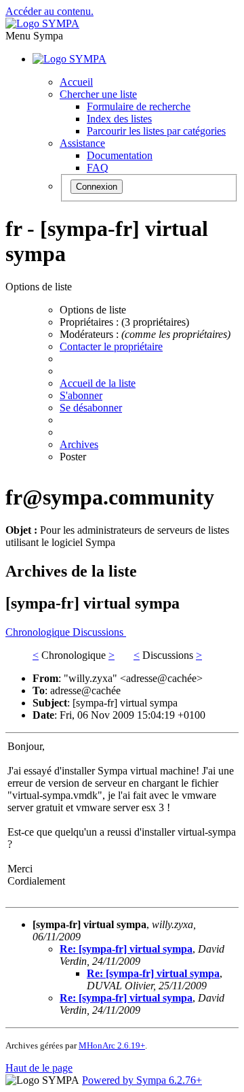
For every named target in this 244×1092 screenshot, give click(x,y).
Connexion (96, 187)
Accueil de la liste (98, 383)
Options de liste (93, 309)
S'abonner (81, 395)
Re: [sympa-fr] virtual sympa (126, 949)
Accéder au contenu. (49, 11)
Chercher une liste (98, 94)
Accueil (76, 82)
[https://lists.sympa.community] (42, 23)
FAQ (97, 167)
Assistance (82, 143)
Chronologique (39, 632)
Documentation (119, 155)
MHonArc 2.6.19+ (112, 1045)
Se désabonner (91, 407)
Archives (79, 444)
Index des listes (119, 118)
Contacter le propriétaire (111, 346)
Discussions (99, 632)
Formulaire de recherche (138, 106)
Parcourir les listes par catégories (156, 131)
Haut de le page (39, 1068)
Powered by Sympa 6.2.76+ (142, 1080)
